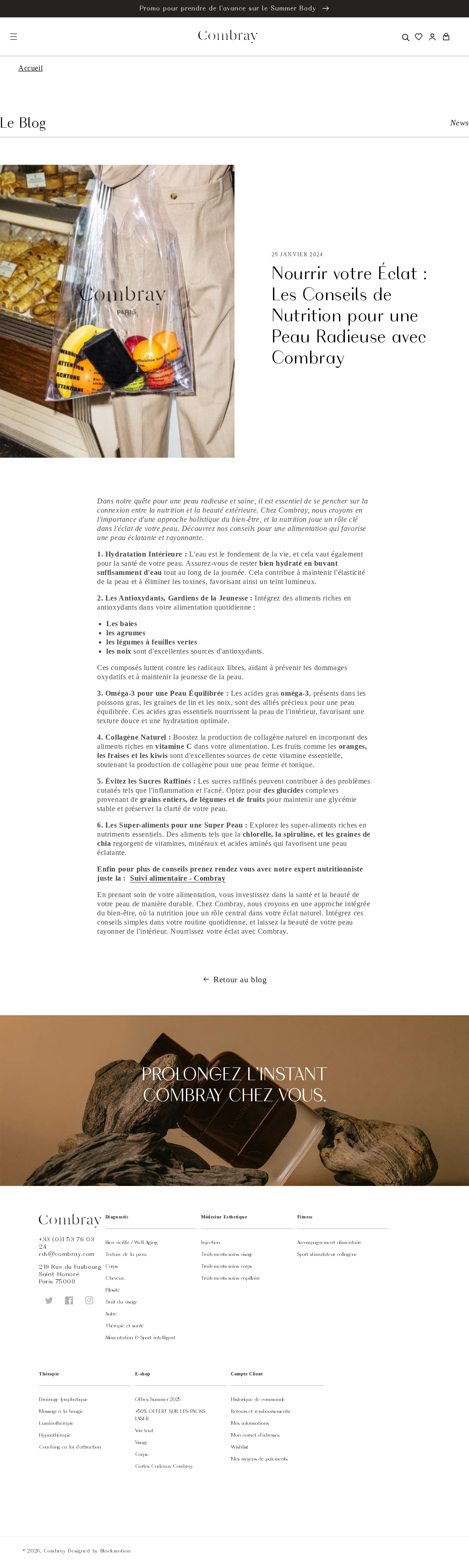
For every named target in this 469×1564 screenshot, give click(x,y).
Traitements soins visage (227, 1254)
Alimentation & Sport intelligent (140, 1337)
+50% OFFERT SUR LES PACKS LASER (170, 1415)
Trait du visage (121, 1302)
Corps (111, 1266)
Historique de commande (258, 1399)
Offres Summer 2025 (158, 1399)
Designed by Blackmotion (99, 1551)
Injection (210, 1242)
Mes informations (250, 1423)
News (459, 122)
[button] (404, 36)
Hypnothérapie (55, 1435)
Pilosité (112, 1290)
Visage (141, 1442)
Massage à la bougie (61, 1411)
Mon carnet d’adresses (255, 1435)
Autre (111, 1313)
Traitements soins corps (226, 1266)
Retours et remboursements (260, 1411)
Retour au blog (240, 979)
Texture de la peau (126, 1254)
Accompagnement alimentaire (329, 1242)
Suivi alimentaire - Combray (177, 878)
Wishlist (239, 1447)
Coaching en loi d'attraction (70, 1447)
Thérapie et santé (124, 1325)
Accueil (30, 68)
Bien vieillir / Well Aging (131, 1242)
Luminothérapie (56, 1423)
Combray (55, 1551)
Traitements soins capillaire (231, 1278)
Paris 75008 (57, 1281)
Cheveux (115, 1278)
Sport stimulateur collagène (327, 1254)
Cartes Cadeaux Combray (164, 1466)
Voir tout (144, 1430)
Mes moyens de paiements (259, 1459)
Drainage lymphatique (63, 1399)
